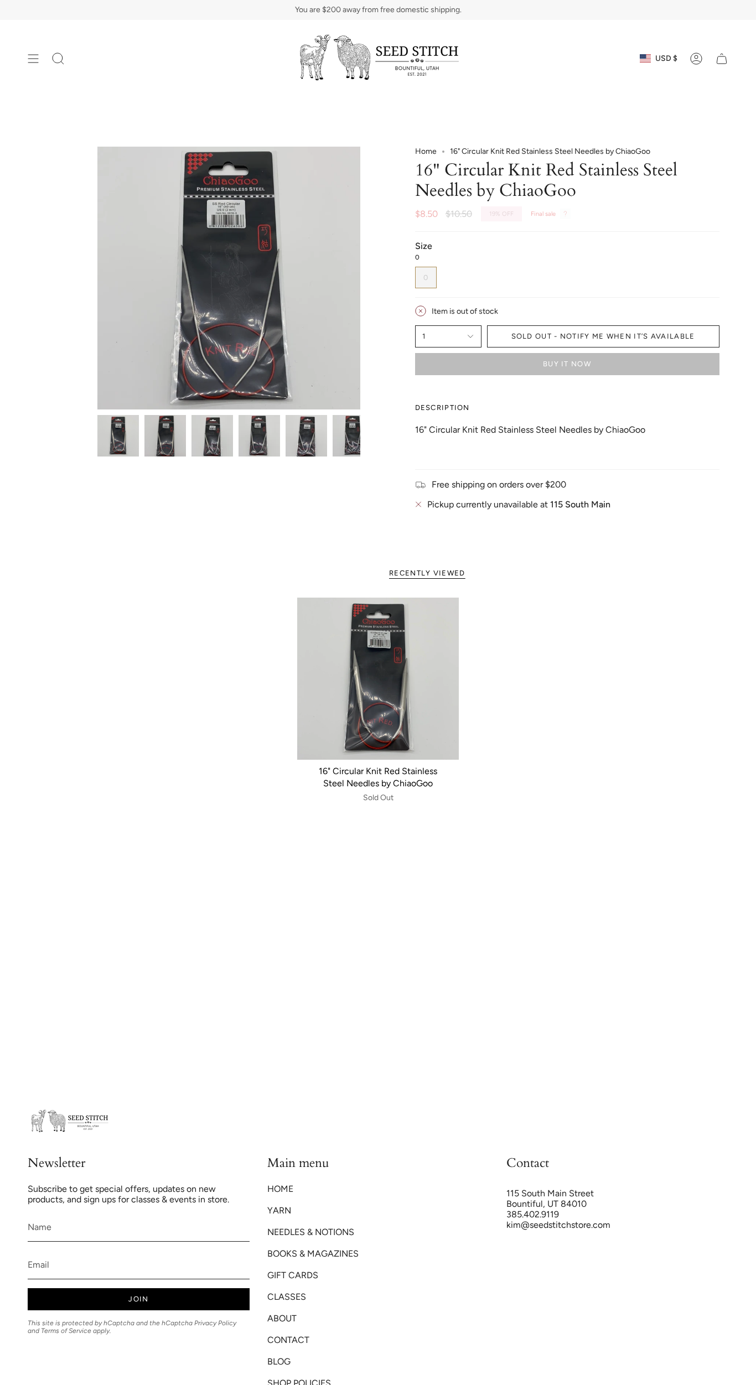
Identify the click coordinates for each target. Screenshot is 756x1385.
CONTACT (288, 1340)
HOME (280, 1189)
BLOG (279, 1361)
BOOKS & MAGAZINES (313, 1253)
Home (426, 151)
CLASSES (286, 1296)
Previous (97, 278)
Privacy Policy (215, 1323)
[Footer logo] (69, 1121)
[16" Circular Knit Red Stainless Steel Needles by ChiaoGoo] (378, 679)
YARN (279, 1210)
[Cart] (721, 58)
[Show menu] (33, 58)
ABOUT (282, 1318)
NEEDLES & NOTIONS (310, 1232)
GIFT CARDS (292, 1275)
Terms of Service (66, 1331)
